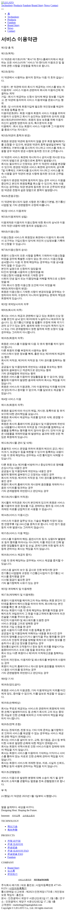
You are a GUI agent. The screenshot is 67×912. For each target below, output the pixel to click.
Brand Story (37, 5)
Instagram (5, 815)
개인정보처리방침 (41, 880)
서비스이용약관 (24, 880)
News (47, 5)
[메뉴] (2, 9)
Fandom (27, 5)
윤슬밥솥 (12, 847)
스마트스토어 (29, 815)
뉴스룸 (11, 870)
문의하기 (12, 874)
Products (18, 5)
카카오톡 (16, 815)
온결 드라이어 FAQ (18, 850)
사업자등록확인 (18, 888)
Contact (54, 5)
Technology (7, 5)
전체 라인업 (14, 841)
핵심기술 (12, 826)
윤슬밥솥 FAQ (15, 854)
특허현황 (12, 829)
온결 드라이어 (15, 844)
